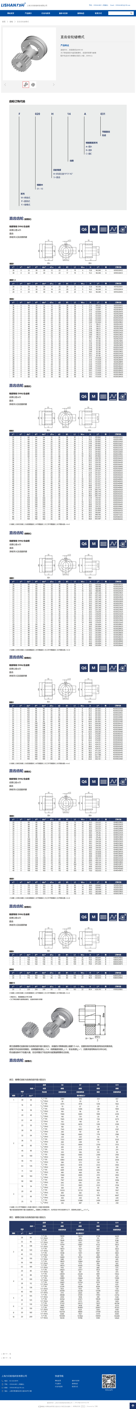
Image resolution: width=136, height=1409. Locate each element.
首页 (4, 22)
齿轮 (11, 22)
